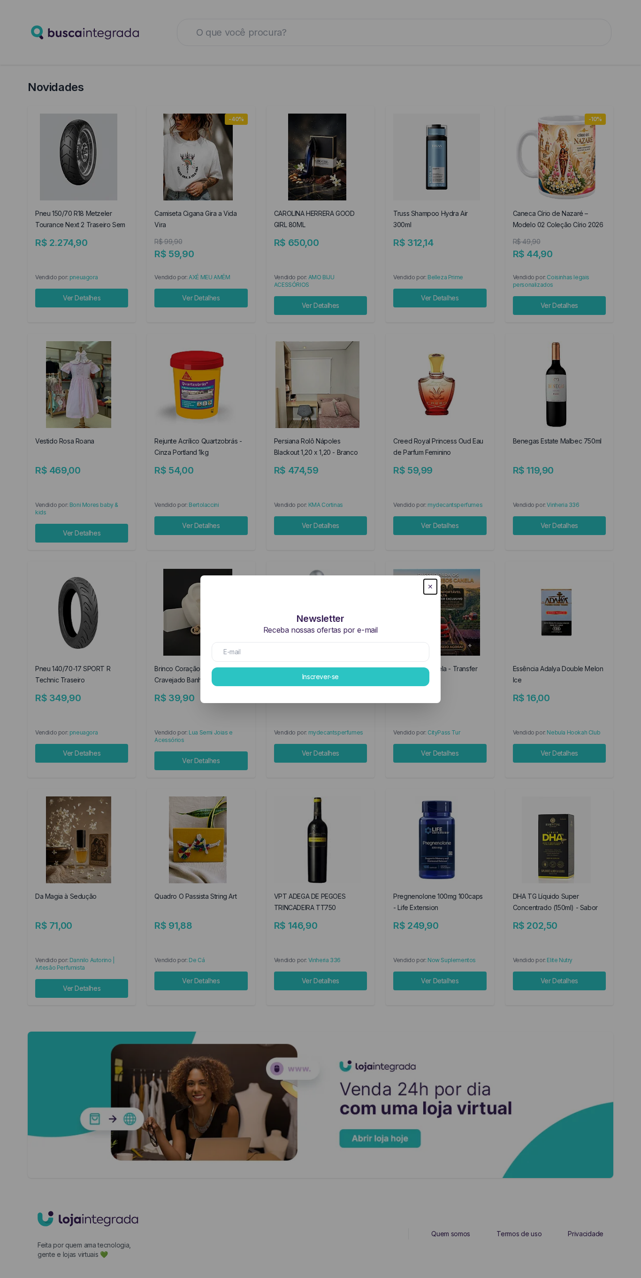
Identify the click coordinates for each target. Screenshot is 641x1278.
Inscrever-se (320, 677)
